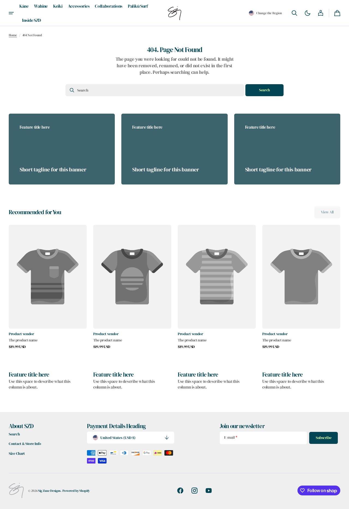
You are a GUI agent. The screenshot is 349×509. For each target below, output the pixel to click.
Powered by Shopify (76, 490)
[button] (265, 13)
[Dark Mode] (308, 13)
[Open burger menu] (11, 13)
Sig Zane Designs (49, 490)
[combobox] (154, 90)
